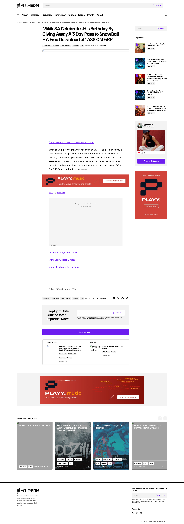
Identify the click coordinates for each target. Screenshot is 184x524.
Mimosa (61, 192)
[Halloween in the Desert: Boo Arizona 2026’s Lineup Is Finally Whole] (140, 63)
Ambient (98, 459)
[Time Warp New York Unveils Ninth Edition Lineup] (140, 95)
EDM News (55, 45)
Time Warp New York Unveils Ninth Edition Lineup (155, 93)
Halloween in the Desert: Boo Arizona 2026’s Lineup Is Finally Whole (157, 61)
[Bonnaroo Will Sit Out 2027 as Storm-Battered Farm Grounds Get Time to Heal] (140, 110)
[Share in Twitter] (118, 298)
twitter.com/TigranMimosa (62, 260)
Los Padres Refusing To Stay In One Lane (156, 45)
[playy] (85, 180)
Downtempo (107, 459)
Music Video (72, 354)
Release (103, 463)
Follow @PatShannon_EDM (62, 289)
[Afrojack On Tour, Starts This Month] (35, 446)
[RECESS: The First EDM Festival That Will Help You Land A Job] (149, 446)
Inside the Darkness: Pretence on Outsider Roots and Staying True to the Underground (157, 77)
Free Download (65, 45)
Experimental (117, 459)
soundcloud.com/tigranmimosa (64, 267)
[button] (18, 15)
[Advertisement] (151, 195)
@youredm (148, 124)
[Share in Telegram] (122, 298)
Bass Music (46, 45)
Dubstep (69, 459)
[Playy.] (92, 390)
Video (151, 463)
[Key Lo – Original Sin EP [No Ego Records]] (111, 446)
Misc (97, 463)
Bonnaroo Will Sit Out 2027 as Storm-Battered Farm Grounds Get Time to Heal (157, 108)
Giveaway (33, 22)
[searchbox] (97, 5)
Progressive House (65, 358)
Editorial (25, 22)
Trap (82, 45)
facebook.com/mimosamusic (63, 252)
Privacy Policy (91, 318)
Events (113, 352)
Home (19, 22)
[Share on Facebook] (114, 298)
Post (51, 192)
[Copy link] (127, 298)
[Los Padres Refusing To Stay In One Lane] (140, 48)
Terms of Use (102, 318)
